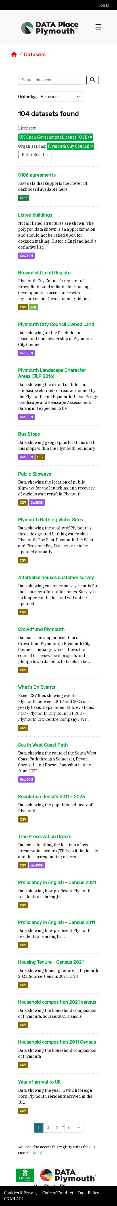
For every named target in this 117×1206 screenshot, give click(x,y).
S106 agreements (37, 175)
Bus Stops (29, 434)
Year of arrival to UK (39, 1082)
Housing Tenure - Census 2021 (51, 962)
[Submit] (92, 80)
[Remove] (91, 137)
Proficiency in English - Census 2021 (57, 882)
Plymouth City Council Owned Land (56, 324)
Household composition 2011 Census (57, 1042)
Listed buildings (35, 215)
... (63, 1125)
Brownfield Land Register (45, 272)
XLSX (24, 198)
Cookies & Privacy (21, 1193)
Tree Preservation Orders (44, 836)
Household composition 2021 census (57, 1002)
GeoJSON (26, 256)
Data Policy (88, 1193)
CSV (23, 307)
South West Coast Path (43, 745)
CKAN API (13, 1198)
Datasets (35, 54)
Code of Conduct (58, 1193)
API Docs (33, 1152)
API (92, 1146)
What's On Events (36, 687)
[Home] (14, 54)
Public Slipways (34, 474)
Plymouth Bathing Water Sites (50, 519)
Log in (103, 5)
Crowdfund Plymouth (41, 629)
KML (33, 307)
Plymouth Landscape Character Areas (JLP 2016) (52, 373)
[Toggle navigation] (98, 27)
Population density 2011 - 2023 (51, 796)
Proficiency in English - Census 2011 (56, 922)
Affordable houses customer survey (56, 577)
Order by (26, 96)
